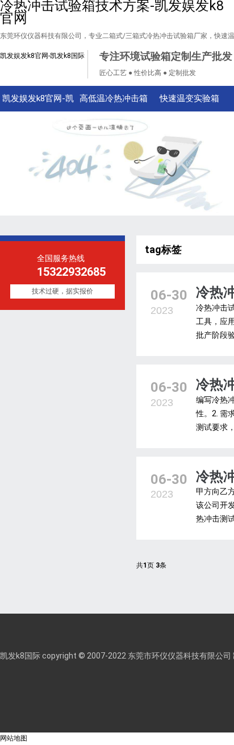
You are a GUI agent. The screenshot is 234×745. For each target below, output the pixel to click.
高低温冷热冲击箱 (114, 98)
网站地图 (13, 738)
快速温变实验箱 (189, 98)
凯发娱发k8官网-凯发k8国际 (42, 56)
